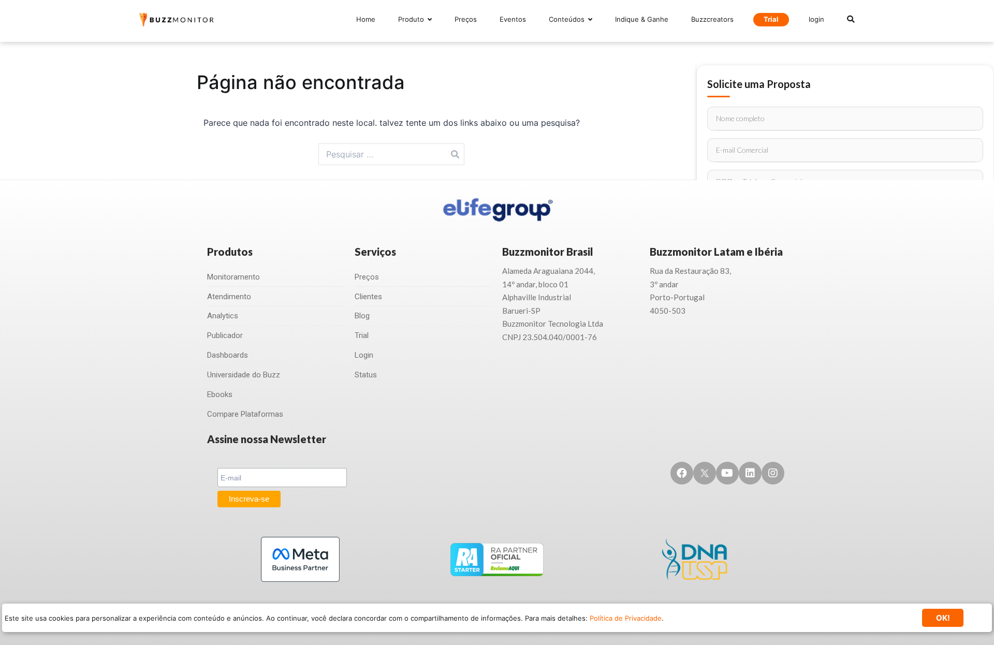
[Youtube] (727, 473)
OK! (943, 618)
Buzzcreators (712, 19)
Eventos (513, 19)
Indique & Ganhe (641, 19)
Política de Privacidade (626, 618)
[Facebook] (681, 473)
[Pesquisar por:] (391, 154)
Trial (771, 19)
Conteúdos (566, 19)
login (816, 19)
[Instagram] (773, 473)
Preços (466, 19)
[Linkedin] (750, 473)
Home (365, 19)
